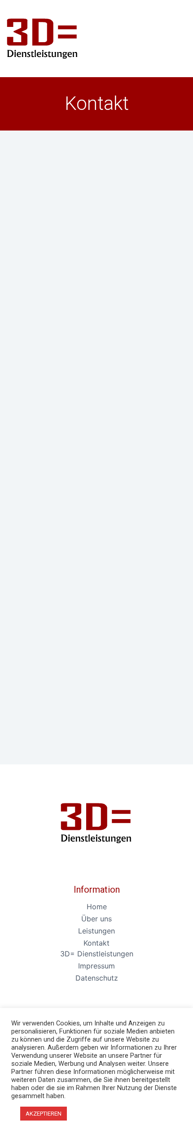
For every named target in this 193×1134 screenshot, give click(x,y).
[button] (171, 36)
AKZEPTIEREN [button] (43, 1113)
